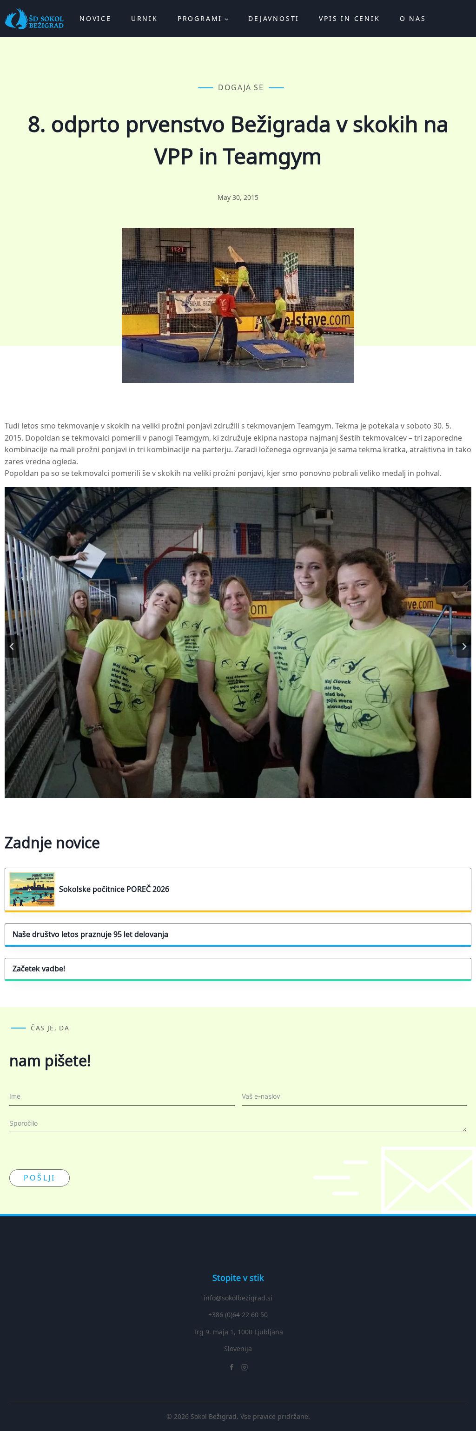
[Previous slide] (12, 646)
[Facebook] (231, 1367)
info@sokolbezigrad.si (238, 1297)
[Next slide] (463, 646)
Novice (95, 18)
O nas (413, 18)
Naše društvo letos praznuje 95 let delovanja (90, 934)
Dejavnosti (273, 18)
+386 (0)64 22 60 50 (238, 1314)
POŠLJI (39, 1178)
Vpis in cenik (349, 18)
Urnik (144, 18)
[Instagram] (244, 1367)
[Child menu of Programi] (203, 18)
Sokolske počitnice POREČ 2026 (114, 889)
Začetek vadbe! (39, 968)
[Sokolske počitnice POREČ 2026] (34, 889)
